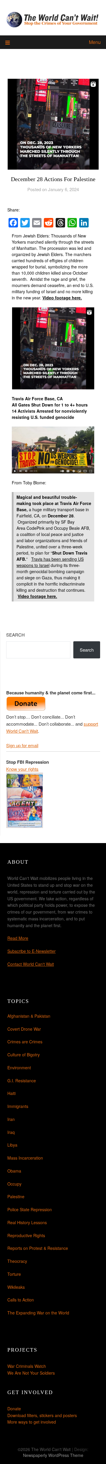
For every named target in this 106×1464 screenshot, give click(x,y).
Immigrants (17, 1106)
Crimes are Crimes (24, 1042)
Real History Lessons (27, 1222)
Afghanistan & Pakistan (28, 1016)
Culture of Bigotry (23, 1055)
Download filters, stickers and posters (42, 1415)
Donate (14, 1408)
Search (15, 635)
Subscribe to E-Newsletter (31, 951)
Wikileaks (16, 1287)
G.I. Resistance (21, 1080)
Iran (11, 1119)
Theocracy (17, 1261)
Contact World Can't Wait (30, 964)
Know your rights (22, 769)
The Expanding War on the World (38, 1313)
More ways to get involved (31, 1422)
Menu (95, 42)
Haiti (11, 1093)
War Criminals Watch (26, 1366)
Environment (19, 1067)
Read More (17, 938)
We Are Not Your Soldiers (31, 1373)
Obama (14, 1171)
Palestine (15, 1196)
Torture (14, 1274)
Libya (12, 1145)
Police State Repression (29, 1209)
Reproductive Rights (26, 1235)
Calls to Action (20, 1300)
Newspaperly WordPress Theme (53, 1455)
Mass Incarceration (25, 1158)
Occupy (14, 1184)
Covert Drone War (24, 1029)
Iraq (11, 1132)
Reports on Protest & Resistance (37, 1248)
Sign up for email (22, 745)
